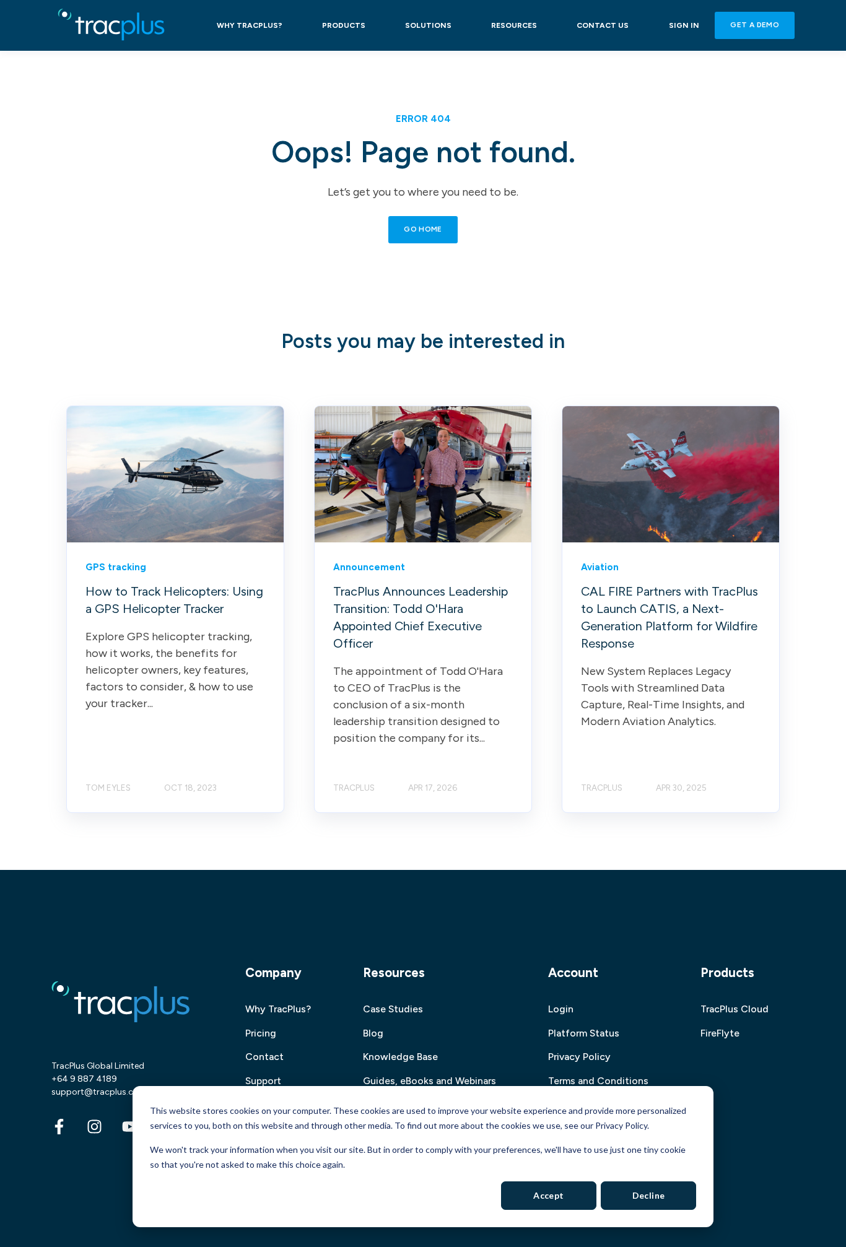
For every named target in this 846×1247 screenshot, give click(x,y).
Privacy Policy (579, 1056)
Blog (373, 1033)
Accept (548, 1195)
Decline (648, 1195)
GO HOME (423, 229)
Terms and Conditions (598, 1080)
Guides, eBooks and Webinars (429, 1080)
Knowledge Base (400, 1056)
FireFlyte (719, 1033)
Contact (264, 1056)
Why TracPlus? (278, 1009)
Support (263, 1080)
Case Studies (393, 1009)
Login (560, 1009)
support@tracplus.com (99, 1092)
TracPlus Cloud (734, 1009)
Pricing (260, 1033)
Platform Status (583, 1033)
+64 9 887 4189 (84, 1079)
